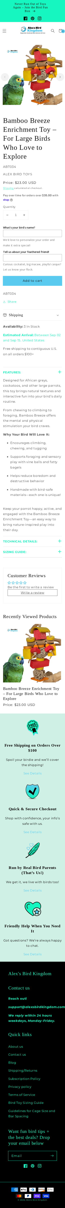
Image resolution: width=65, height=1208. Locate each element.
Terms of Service (21, 1095)
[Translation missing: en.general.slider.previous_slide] (5, 77)
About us (15, 1046)
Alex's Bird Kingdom (29, 973)
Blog (12, 1062)
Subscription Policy (24, 1079)
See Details (32, 773)
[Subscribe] (52, 1155)
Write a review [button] (32, 592)
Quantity (9, 207)
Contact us (17, 1054)
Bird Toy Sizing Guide (26, 1103)
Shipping (8, 188)
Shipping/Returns (22, 1070)
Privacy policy (19, 1087)
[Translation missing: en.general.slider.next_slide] (60, 77)
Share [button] (12, 301)
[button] (53, 31)
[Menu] (4, 31)
